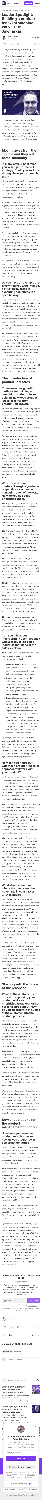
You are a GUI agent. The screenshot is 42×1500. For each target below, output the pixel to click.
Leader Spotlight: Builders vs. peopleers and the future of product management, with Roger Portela (14, 1409)
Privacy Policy (28, 1477)
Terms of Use (32, 1306)
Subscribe (28, 3)
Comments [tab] (7, 1351)
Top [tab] (4, 1380)
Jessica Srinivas (13, 36)
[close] (35, 1426)
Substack (9, 1495)
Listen (37, 38)
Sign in (37, 3)
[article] (21, 1393)
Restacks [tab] (17, 1351)
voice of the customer (21, 1020)
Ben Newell (16, 1398)
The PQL (6, 503)
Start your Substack (15, 1489)
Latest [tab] (10, 1380)
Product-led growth (10, 408)
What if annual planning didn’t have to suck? (14, 1388)
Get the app (32, 1489)
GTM (19, 224)
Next (34, 1335)
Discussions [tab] (19, 1380)
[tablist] (12, 1351)
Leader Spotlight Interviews (15, 10)
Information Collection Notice (25, 1308)
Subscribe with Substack (22, 1467)
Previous (9, 1335)
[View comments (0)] (12, 44)
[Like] (3, 1423)
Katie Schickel (13, 1420)
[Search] (37, 1380)
